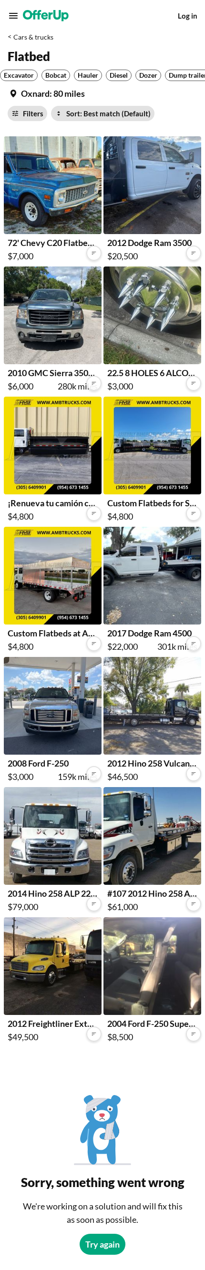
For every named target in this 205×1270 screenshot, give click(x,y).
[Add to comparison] (94, 253)
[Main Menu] (13, 15)
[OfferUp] (46, 15)
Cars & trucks (33, 37)
